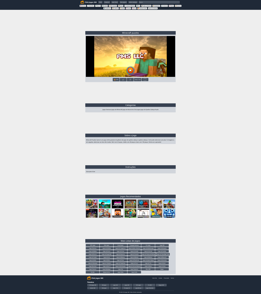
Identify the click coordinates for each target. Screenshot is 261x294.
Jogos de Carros (106, 251)
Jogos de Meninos (148, 257)
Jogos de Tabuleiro (106, 263)
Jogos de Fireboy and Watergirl (149, 254)
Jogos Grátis (134, 272)
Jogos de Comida (134, 251)
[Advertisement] (130, 20)
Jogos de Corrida (148, 251)
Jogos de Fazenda (134, 254)
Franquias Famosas (134, 245)
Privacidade (166, 278)
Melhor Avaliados (133, 2)
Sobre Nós (154, 278)
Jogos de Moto (106, 260)
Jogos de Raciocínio (128, 109)
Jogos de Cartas (120, 251)
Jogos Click (115, 288)
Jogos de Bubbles (93, 251)
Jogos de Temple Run (120, 263)
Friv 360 (150, 285)
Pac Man (93, 272)
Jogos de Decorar (93, 254)
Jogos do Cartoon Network (134, 266)
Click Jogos (137, 109)
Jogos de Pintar (120, 260)
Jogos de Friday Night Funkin (163, 254)
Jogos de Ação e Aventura (134, 248)
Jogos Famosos (106, 109)
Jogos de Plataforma (134, 260)
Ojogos (162, 269)
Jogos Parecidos (149, 288)
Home (100, 2)
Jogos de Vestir (162, 263)
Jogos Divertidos (93, 266)
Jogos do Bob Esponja (120, 266)
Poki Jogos (104, 288)
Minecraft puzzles (130, 32)
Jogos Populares (134, 269)
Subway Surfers (106, 272)
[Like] (123, 79)
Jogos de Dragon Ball (106, 254)
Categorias (106, 2)
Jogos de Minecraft (116, 109)
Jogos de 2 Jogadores (120, 248)
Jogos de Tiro (148, 263)
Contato (160, 278)
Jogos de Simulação (92, 263)
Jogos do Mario (148, 266)
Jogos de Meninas (134, 257)
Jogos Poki (120, 269)
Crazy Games (120, 245)
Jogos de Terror (134, 263)
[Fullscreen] (145, 79)
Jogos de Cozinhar (162, 251)
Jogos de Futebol (93, 257)
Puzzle (157, 109)
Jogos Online (120, 272)
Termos (172, 278)
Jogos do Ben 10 (106, 266)
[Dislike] (130, 79)
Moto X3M (148, 269)
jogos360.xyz (138, 288)
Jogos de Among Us (161, 248)
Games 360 (92, 288)
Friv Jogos (148, 245)
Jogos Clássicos (92, 248)
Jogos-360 (127, 285)
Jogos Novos (115, 2)
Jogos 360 (162, 245)
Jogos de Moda (92, 260)
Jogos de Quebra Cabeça (148, 109)
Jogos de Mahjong (120, 257)
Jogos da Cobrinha (106, 248)
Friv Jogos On (127, 288)
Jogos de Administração (148, 248)
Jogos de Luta (106, 257)
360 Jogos (104, 285)
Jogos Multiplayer (106, 269)
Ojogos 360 (161, 285)
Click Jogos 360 (92, 285)
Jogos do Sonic (162, 266)
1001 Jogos (92, 245)
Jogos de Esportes (120, 254)
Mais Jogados (123, 2)
